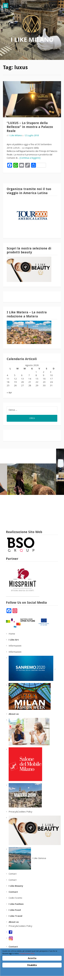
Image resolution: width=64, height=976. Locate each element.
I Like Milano (32, 39)
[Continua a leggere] (30, 157)
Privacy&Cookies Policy (20, 811)
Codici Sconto (15, 897)
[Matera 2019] (24, 795)
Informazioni (15, 645)
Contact (13, 873)
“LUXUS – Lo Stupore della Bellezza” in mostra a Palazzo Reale (30, 127)
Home (12, 633)
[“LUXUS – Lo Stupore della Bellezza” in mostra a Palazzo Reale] (32, 99)
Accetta (32, 958)
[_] (28, 696)
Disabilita (32, 965)
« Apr (9, 392)
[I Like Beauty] (33, 830)
